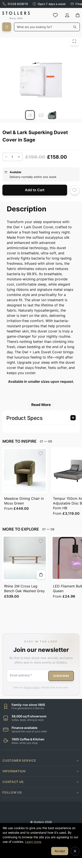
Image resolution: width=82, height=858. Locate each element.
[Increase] (19, 156)
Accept (60, 851)
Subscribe (61, 675)
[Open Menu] (6, 26)
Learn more (33, 841)
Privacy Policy (32, 687)
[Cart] (77, 15)
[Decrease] (6, 156)
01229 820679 (18, 4)
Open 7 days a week (52, 4)
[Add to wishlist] (75, 190)
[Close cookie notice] (75, 851)
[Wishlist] (55, 15)
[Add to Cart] (41, 574)
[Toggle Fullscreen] (74, 41)
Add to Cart (34, 190)
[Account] (67, 15)
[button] (41, 760)
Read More (41, 404)
